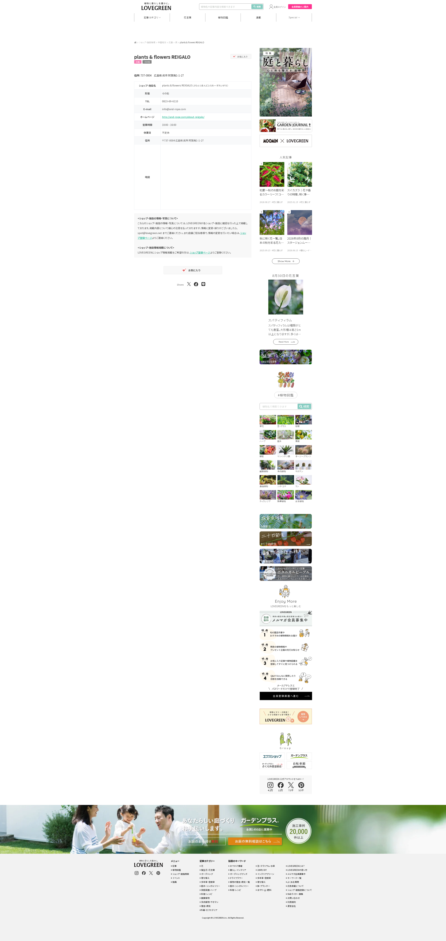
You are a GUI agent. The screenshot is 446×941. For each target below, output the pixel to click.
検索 (259, 6)
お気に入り (242, 56)
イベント (176, 877)
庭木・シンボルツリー (210, 885)
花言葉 (187, 17)
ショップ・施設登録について (299, 889)
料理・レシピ (206, 893)
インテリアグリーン (265, 873)
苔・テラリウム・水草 (266, 865)
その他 (147, 61)
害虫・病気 (206, 905)
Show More (284, 261)
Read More (284, 341)
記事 (174, 865)
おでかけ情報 (235, 865)
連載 (258, 17)
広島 (171, 42)
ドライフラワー (236, 877)
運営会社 (291, 905)
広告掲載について (295, 885)
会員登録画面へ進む (286, 696)
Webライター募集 (295, 893)
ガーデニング (207, 873)
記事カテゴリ (151, 17)
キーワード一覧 (294, 877)
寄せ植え (205, 877)
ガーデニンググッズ (238, 873)
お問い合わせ (293, 897)
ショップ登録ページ (200, 252)
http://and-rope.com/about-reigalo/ (183, 117)
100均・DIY (262, 869)
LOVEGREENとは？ (296, 865)
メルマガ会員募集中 (296, 873)
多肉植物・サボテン (209, 901)
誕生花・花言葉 (208, 869)
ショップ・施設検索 (147, 42)
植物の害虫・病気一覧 (239, 881)
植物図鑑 (223, 17)
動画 (174, 881)
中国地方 (162, 42)
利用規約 (291, 901)
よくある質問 (293, 881)
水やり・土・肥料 (264, 889)
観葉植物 (205, 897)
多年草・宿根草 (208, 881)
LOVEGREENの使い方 (297, 869)
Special (293, 17)
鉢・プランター (263, 885)
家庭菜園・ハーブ (209, 889)
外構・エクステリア (209, 909)
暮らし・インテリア (237, 869)
